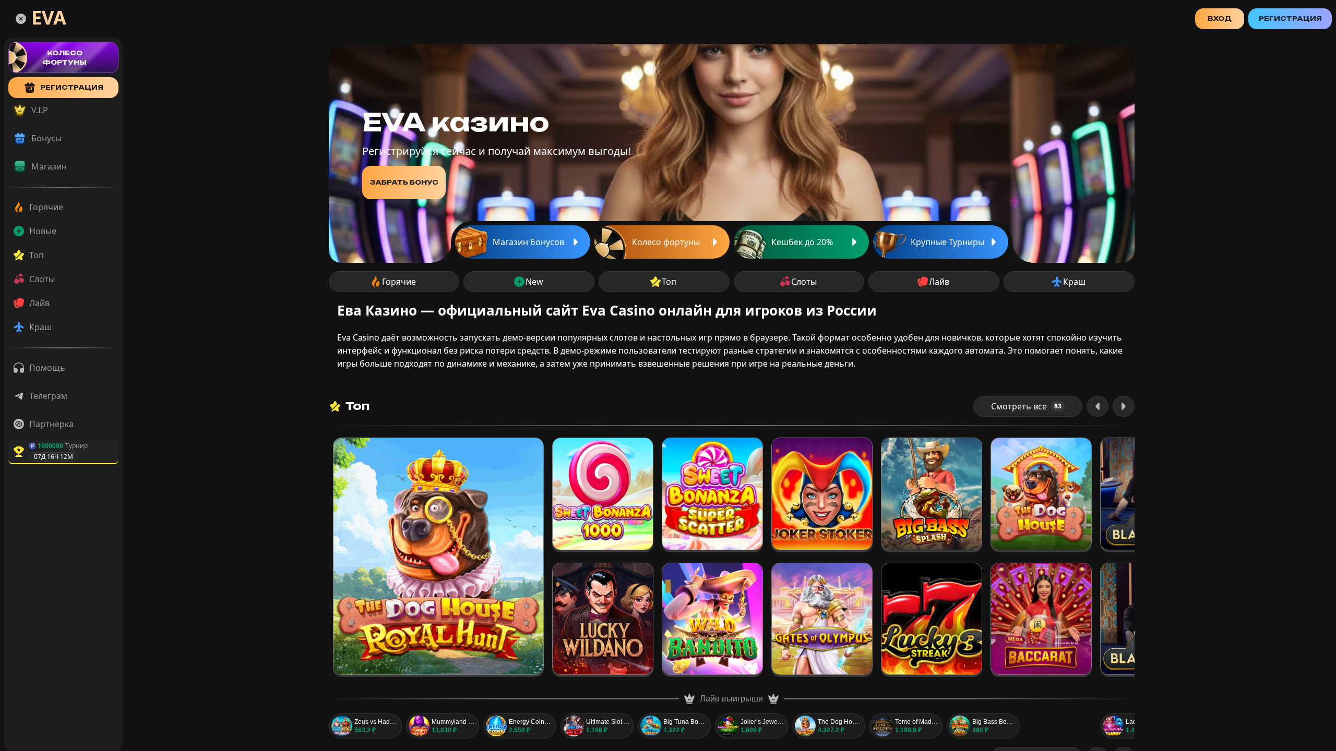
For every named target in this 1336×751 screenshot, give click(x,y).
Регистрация (1290, 18)
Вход (1220, 18)
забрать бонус (403, 182)
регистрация (71, 87)
